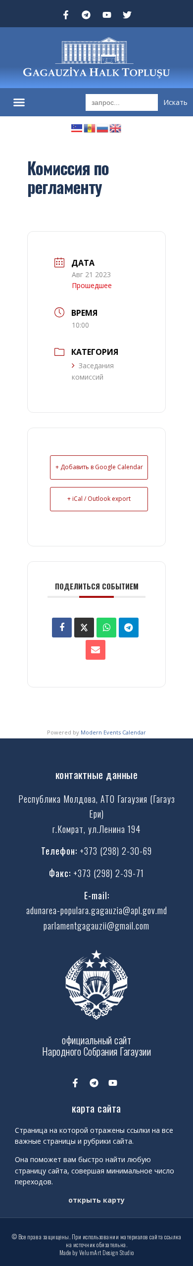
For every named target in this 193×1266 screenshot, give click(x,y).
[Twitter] (128, 15)
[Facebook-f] (66, 15)
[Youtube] (107, 15)
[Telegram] (86, 15)
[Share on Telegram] (129, 627)
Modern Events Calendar (113, 732)
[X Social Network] (84, 627)
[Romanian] (90, 127)
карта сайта (96, 1108)
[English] (115, 127)
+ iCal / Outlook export (99, 498)
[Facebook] (62, 627)
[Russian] (102, 127)
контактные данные (96, 774)
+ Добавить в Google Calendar (99, 467)
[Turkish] (77, 127)
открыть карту (96, 1200)
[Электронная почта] (95, 650)
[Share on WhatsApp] (106, 627)
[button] (19, 102)
